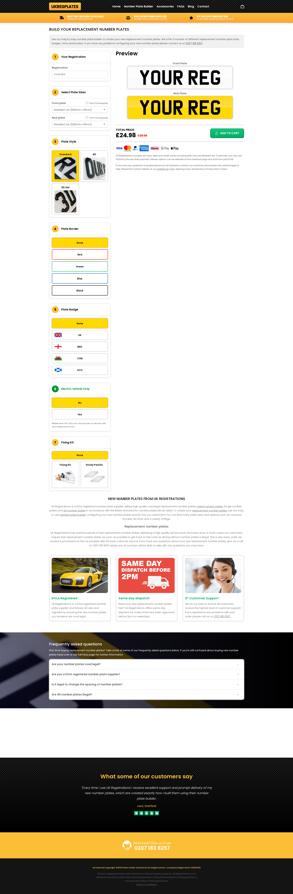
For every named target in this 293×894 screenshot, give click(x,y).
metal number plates (210, 506)
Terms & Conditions (146, 884)
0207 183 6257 (194, 43)
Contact (203, 6)
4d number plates (74, 510)
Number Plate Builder (138, 6)
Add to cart (229, 133)
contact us (162, 169)
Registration (60, 67)
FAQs (180, 6)
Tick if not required (98, 103)
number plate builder (73, 515)
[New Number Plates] (65, 6)
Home (116, 6)
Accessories (165, 6)
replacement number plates (209, 510)
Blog (191, 6)
